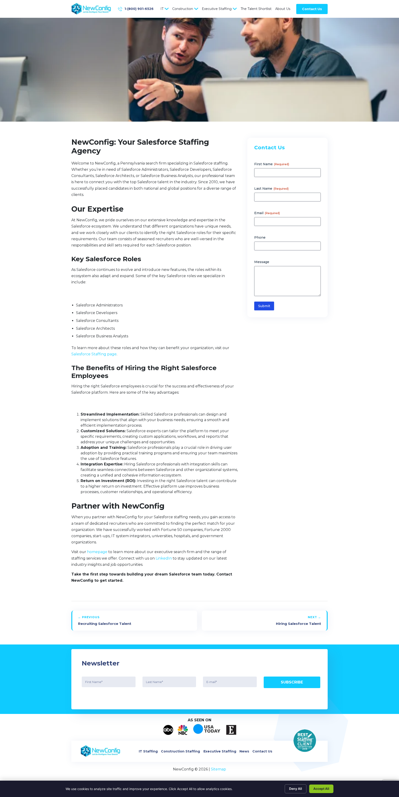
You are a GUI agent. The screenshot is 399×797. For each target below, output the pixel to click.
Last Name (271, 188)
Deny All (295, 789)
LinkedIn (164, 558)
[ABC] (168, 730)
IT (161, 9)
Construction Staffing (180, 751)
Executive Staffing (217, 9)
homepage (97, 552)
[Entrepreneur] (231, 730)
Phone (260, 237)
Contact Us (312, 9)
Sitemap (218, 769)
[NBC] (183, 730)
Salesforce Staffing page (94, 354)
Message (261, 262)
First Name (271, 164)
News (244, 751)
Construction (182, 9)
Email (267, 213)
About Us (282, 9)
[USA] (207, 730)
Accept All (321, 789)
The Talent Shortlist (256, 9)
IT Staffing (148, 751)
